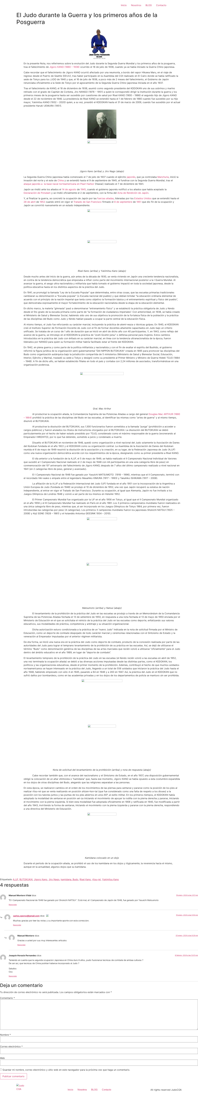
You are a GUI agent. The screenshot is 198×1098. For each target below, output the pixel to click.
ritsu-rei (96, 879)
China (61, 180)
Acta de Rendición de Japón (132, 192)
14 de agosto (69, 189)
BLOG (149, 5)
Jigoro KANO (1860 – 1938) (64, 66)
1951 (138, 201)
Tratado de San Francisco (87, 201)
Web (2, 1058)
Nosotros (136, 5)
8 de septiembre (123, 201)
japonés (131, 176)
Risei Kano (85, 879)
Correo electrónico (11, 1046)
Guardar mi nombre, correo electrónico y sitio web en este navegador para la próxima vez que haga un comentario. (66, 1070)
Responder (13, 905)
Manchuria (163, 176)
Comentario (7, 998)
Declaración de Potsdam (37, 192)
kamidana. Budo (69, 879)
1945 (83, 189)
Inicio (124, 5)
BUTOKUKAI (26, 879)
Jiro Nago (54, 879)
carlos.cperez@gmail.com (26, 916)
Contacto (161, 5)
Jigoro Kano (40, 879)
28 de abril (30, 201)
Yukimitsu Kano (110, 879)
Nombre (5, 1035)
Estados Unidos (142, 198)
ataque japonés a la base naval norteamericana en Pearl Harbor (59, 183)
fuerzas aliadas (105, 198)
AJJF (15, 879)
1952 (42, 201)
